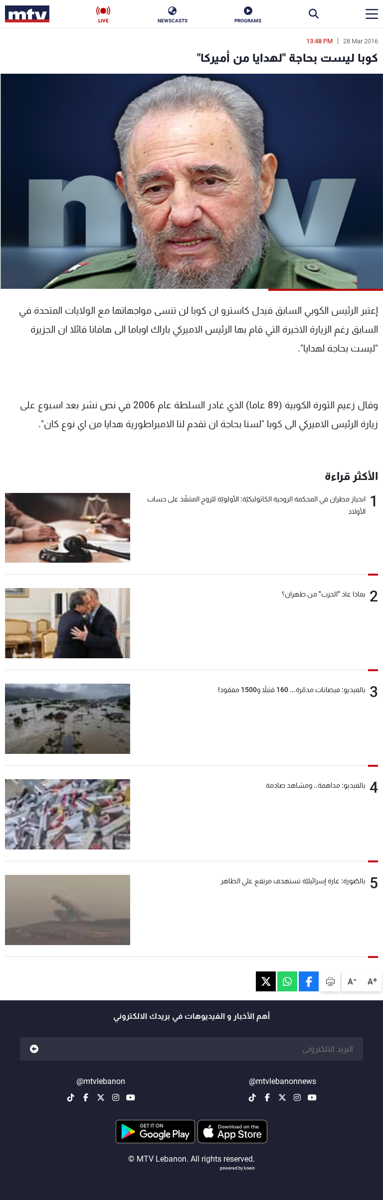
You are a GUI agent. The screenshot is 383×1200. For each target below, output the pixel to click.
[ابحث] (314, 14)
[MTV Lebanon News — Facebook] (267, 1097)
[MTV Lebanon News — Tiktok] (252, 1097)
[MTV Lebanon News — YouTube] (312, 1097)
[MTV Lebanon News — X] (282, 1097)
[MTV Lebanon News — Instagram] (297, 1097)
